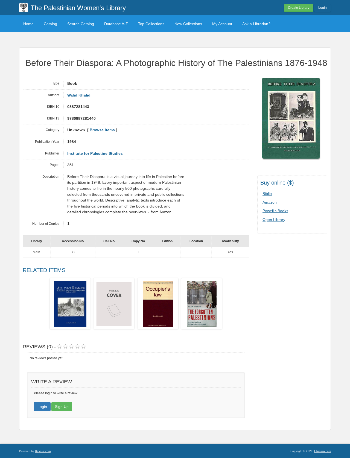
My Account (222, 24)
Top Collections (151, 24)
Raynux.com (43, 451)
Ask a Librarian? (256, 24)
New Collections (188, 24)
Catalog (50, 24)
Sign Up (62, 406)
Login (322, 8)
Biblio (267, 193)
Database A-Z (116, 24)
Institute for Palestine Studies (95, 153)
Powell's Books (275, 211)
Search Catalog (80, 24)
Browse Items (102, 130)
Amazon (269, 202)
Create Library (298, 8)
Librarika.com (322, 451)
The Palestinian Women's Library (78, 7)
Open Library (273, 219)
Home (28, 24)
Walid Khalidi (79, 95)
